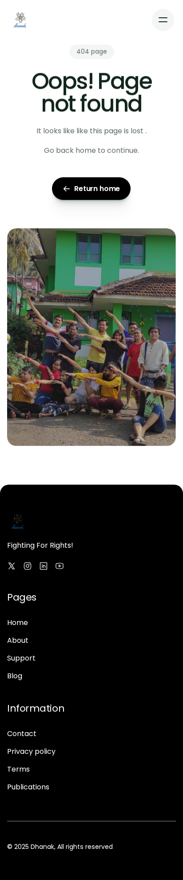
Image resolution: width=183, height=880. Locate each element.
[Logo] (20, 20)
